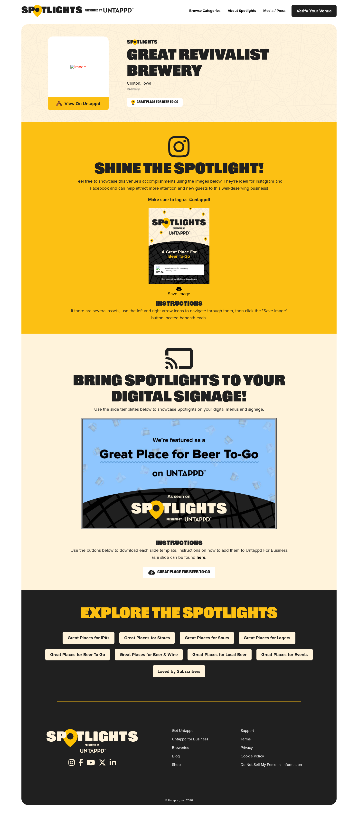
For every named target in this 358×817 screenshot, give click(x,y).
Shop (176, 764)
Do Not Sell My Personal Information (271, 764)
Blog (176, 756)
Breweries (180, 747)
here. (202, 557)
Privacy (247, 747)
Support (247, 730)
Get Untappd (183, 730)
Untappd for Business (190, 739)
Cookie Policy (252, 756)
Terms (246, 739)
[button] (205, 11)
